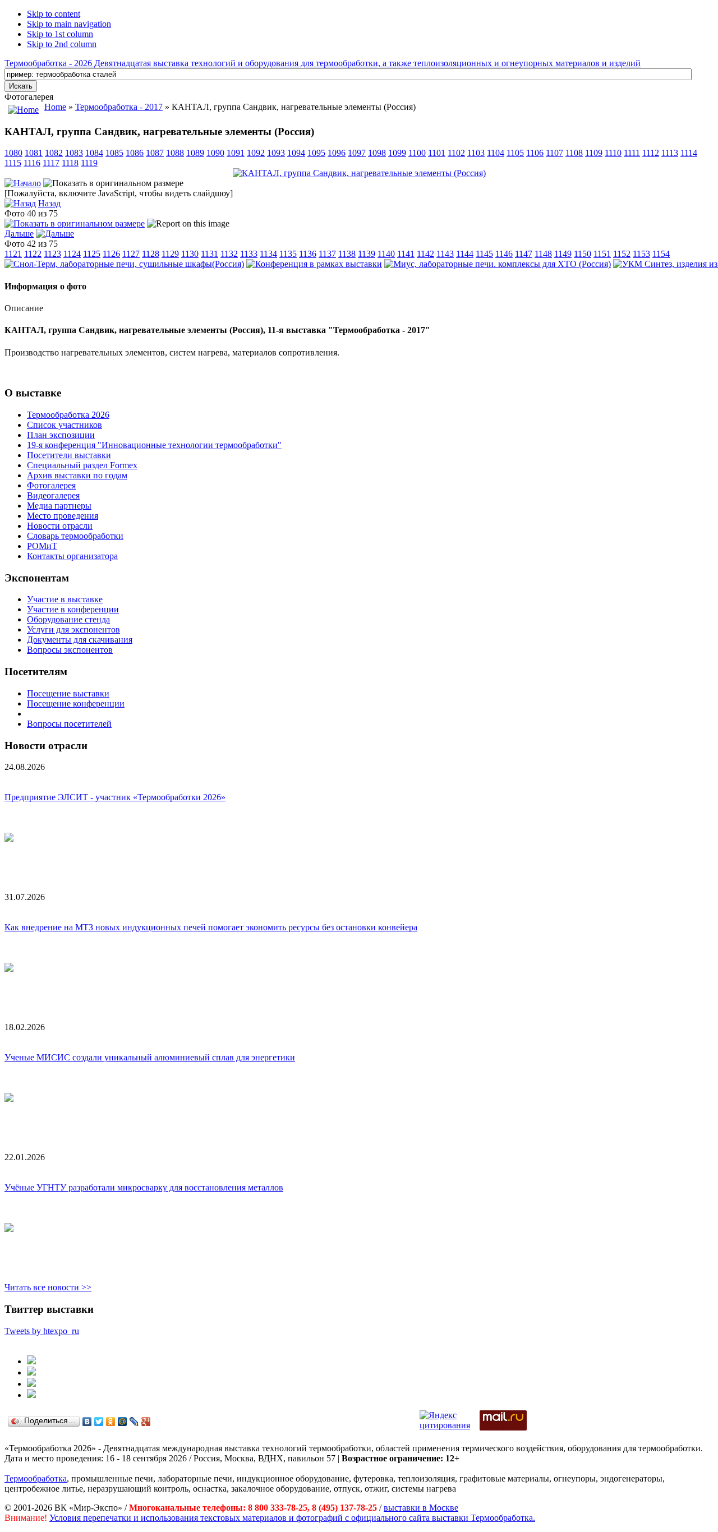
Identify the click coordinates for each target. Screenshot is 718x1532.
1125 (91, 254)
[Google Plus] (146, 1421)
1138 (347, 254)
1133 (248, 254)
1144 (464, 254)
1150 (582, 254)
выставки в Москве (421, 1507)
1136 (307, 254)
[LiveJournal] (134, 1421)
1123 (52, 254)
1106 (535, 153)
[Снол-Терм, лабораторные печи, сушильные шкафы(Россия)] (124, 264)
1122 (33, 254)
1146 (504, 254)
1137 (327, 254)
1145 (484, 254)
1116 (32, 163)
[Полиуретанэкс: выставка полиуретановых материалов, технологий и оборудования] (31, 1383)
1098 (377, 153)
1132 (229, 254)
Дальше (19, 233)
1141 (406, 254)
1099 (397, 153)
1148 (543, 254)
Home (55, 107)
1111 (632, 153)
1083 (74, 153)
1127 (131, 254)
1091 (236, 153)
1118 (70, 163)
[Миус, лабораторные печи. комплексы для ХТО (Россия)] (497, 264)
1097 (357, 153)
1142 (425, 254)
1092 (256, 153)
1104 (495, 153)
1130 (190, 254)
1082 (54, 153)
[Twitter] (99, 1421)
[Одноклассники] (111, 1421)
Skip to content (53, 14)
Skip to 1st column (60, 34)
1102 (456, 153)
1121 (13, 254)
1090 (215, 153)
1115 (12, 163)
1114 (688, 153)
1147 (523, 254)
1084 (94, 153)
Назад (49, 203)
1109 (593, 153)
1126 (111, 254)
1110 (613, 153)
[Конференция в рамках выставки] (314, 264)
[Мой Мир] (122, 1421)
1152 (621, 254)
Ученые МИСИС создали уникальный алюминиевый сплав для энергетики (149, 1057)
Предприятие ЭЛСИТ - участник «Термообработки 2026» (114, 797)
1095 (316, 153)
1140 (386, 254)
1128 (150, 254)
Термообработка (35, 1478)
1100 (417, 153)
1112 (650, 153)
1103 (476, 153)
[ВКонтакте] (87, 1421)
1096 (337, 153)
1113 (669, 153)
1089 (195, 153)
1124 (72, 254)
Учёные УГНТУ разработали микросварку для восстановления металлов (143, 1187)
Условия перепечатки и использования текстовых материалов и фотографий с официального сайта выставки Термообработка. (292, 1517)
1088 (175, 153)
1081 (34, 153)
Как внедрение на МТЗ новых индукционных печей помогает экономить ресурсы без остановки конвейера (210, 927)
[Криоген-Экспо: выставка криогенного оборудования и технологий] (31, 1361)
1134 (268, 254)
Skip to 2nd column (61, 44)
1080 (13, 153)
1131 (209, 254)
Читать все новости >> (47, 1287)
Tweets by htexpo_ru (41, 1331)
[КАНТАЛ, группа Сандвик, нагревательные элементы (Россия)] (359, 173)
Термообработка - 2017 (119, 107)
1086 (135, 153)
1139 (366, 254)
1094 (296, 153)
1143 (445, 254)
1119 (89, 163)
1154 (661, 254)
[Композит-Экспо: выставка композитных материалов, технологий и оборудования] (31, 1372)
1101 (436, 153)
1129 (170, 254)
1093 (276, 153)
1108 (574, 153)
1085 (114, 153)
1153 (641, 254)
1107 (554, 153)
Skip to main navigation (69, 24)
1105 (515, 153)
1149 (563, 254)
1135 (288, 254)
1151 (602, 254)
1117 (51, 163)
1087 (155, 153)
